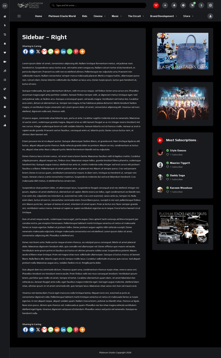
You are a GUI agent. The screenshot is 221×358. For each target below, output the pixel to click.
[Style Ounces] (160, 152)
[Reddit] (57, 51)
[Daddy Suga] (160, 177)
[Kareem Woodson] (160, 190)
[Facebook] (25, 51)
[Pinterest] (76, 51)
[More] (82, 51)
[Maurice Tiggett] (160, 165)
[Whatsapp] (69, 51)
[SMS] (51, 51)
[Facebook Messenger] (32, 51)
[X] (38, 51)
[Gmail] (44, 51)
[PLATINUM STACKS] (30, 5)
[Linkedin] (63, 51)
